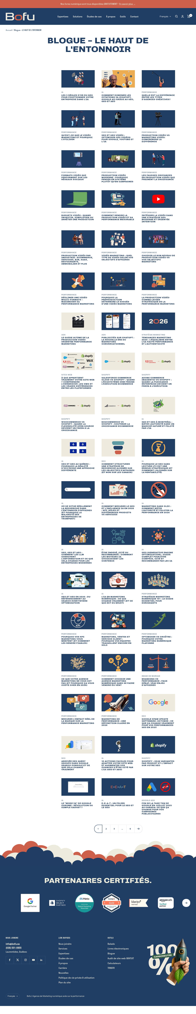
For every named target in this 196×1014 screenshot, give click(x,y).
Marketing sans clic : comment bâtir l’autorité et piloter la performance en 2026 (157, 509)
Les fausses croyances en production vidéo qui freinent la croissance (158, 177)
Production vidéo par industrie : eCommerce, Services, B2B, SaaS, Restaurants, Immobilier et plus (77, 259)
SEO (104, 461)
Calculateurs (114, 963)
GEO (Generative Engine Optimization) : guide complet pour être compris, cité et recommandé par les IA (157, 556)
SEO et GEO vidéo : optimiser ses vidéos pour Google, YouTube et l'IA (118, 138)
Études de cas (94, 16)
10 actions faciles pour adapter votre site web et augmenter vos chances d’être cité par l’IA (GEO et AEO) (117, 765)
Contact (134, 16)
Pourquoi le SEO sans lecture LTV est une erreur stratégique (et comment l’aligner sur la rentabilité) (157, 468)
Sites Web (66, 375)
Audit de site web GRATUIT (121, 958)
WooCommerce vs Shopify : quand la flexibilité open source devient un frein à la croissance (77, 426)
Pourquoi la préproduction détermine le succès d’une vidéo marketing (117, 300)
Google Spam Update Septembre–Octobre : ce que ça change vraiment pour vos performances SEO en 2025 (158, 723)
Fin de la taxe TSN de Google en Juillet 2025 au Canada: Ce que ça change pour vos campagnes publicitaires (157, 808)
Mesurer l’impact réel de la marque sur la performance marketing (78, 721)
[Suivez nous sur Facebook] (10, 960)
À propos (110, 16)
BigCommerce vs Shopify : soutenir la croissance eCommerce (117, 424)
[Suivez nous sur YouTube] (33, 960)
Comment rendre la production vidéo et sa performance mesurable (118, 217)
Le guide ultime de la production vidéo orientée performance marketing (76, 341)
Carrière (63, 968)
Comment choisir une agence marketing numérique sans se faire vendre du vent (118, 682)
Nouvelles (63, 973)
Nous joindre (65, 944)
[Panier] (188, 16)
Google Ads (148, 800)
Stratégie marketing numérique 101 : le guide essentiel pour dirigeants (157, 600)
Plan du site (65, 982)
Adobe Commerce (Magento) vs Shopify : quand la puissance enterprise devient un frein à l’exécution (157, 382)
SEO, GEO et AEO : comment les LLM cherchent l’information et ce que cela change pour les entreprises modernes (77, 557)
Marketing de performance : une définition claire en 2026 (116, 722)
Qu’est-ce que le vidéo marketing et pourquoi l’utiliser (77, 137)
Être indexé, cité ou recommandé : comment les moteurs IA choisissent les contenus (117, 556)
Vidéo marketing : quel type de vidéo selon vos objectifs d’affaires (117, 257)
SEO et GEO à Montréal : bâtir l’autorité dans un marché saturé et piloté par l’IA (158, 425)
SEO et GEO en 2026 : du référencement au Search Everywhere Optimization (75, 600)
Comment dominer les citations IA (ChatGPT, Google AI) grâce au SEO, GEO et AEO (118, 98)
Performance (149, 92)
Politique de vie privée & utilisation (76, 977)
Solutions (77, 16)
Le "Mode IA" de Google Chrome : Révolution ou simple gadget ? (77, 805)
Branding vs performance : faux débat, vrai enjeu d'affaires (154, 682)
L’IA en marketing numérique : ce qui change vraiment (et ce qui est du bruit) (117, 600)
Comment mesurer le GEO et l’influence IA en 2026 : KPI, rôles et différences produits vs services (118, 510)
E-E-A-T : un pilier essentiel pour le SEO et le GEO (118, 805)
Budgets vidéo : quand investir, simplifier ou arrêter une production (77, 217)
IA (62, 92)
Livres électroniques (118, 948)
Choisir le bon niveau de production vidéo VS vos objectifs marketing (158, 258)
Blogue (111, 953)
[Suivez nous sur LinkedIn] (41, 960)
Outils (123, 16)
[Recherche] (176, 16)
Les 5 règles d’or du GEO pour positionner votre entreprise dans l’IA (77, 97)
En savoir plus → (127, 4)
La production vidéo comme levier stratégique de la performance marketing (158, 300)
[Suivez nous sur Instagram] (25, 960)
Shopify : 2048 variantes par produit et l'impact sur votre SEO (158, 763)
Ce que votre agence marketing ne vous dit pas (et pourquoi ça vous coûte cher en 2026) (77, 682)
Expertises (63, 16)
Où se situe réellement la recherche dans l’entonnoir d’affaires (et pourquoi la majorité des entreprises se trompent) (76, 512)
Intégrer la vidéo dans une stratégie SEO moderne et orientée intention (157, 218)
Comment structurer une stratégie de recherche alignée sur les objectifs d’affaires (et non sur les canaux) (118, 468)
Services (63, 948)
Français (164, 16)
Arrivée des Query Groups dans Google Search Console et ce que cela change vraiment (75, 765)
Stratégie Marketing (153, 335)
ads (63, 335)
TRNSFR (111, 968)
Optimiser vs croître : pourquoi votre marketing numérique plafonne (157, 640)
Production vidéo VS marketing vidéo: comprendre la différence (156, 138)
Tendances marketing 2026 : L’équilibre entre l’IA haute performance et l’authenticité (157, 341)
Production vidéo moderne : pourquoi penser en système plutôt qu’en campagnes (117, 178)
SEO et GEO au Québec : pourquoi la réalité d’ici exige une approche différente (78, 467)
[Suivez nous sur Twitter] (18, 960)
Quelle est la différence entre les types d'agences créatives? (158, 97)
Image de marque (151, 676)
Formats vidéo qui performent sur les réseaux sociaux (74, 177)
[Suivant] (138, 829)
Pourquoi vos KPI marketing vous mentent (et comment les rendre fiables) (75, 640)
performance (69, 716)
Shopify (106, 375)
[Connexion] (182, 16)
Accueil (9, 30)
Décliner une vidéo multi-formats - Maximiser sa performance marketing (77, 300)
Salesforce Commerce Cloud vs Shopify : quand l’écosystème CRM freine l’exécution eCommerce (118, 381)
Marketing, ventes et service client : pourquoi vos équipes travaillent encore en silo (116, 641)
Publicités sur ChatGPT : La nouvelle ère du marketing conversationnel (118, 341)
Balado (111, 944)
